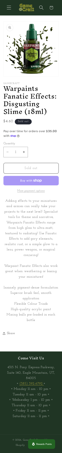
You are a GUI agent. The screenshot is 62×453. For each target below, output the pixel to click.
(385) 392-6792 (31, 383)
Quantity (9, 143)
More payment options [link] (31, 190)
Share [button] (11, 333)
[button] (9, 8)
